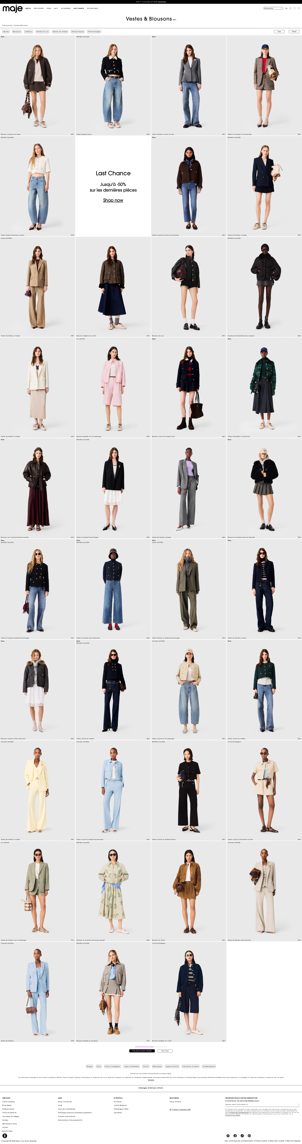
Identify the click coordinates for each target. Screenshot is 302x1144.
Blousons (17, 31)
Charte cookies (261, 1141)
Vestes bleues (78, 31)
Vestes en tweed (60, 31)
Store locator (175, 1102)
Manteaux (157, 1066)
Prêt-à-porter (7, 25)
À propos (118, 1102)
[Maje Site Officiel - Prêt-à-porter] (12, 9)
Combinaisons (209, 1066)
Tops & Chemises (131, 1066)
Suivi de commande (66, 1109)
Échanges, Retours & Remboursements (75, 1113)
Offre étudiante (9, 1113)
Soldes (5, 1120)
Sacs (99, 1066)
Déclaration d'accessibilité (70, 1120)
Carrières (118, 1113)
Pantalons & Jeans (191, 1066)
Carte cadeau (8, 1102)
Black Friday (7, 1131)
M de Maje (7, 1105)
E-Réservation (8, 1109)
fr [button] (286, 8)
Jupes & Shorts (172, 1066)
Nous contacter (65, 1102)
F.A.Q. (60, 1105)
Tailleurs (28, 31)
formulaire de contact (232, 1115)
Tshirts (146, 1066)
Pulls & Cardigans (112, 1066)
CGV (226, 1141)
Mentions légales (294, 1141)
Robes (89, 1066)
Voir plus (151, 1080)
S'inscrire (298, 1104)
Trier (279, 31)
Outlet (5, 1127)
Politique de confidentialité (241, 1141)
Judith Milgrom (120, 1105)
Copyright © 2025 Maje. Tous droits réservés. (19, 1141)
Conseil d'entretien (66, 1116)
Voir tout (164, 1051)
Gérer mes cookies (277, 1141)
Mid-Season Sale (9, 1124)
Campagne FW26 (121, 1109)
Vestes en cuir (42, 31)
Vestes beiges (94, 31)
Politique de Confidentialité (239, 1112)
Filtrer (294, 31)
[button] (29, 8)
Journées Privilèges (10, 1116)
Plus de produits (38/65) (142, 1051)
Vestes (6, 31)
